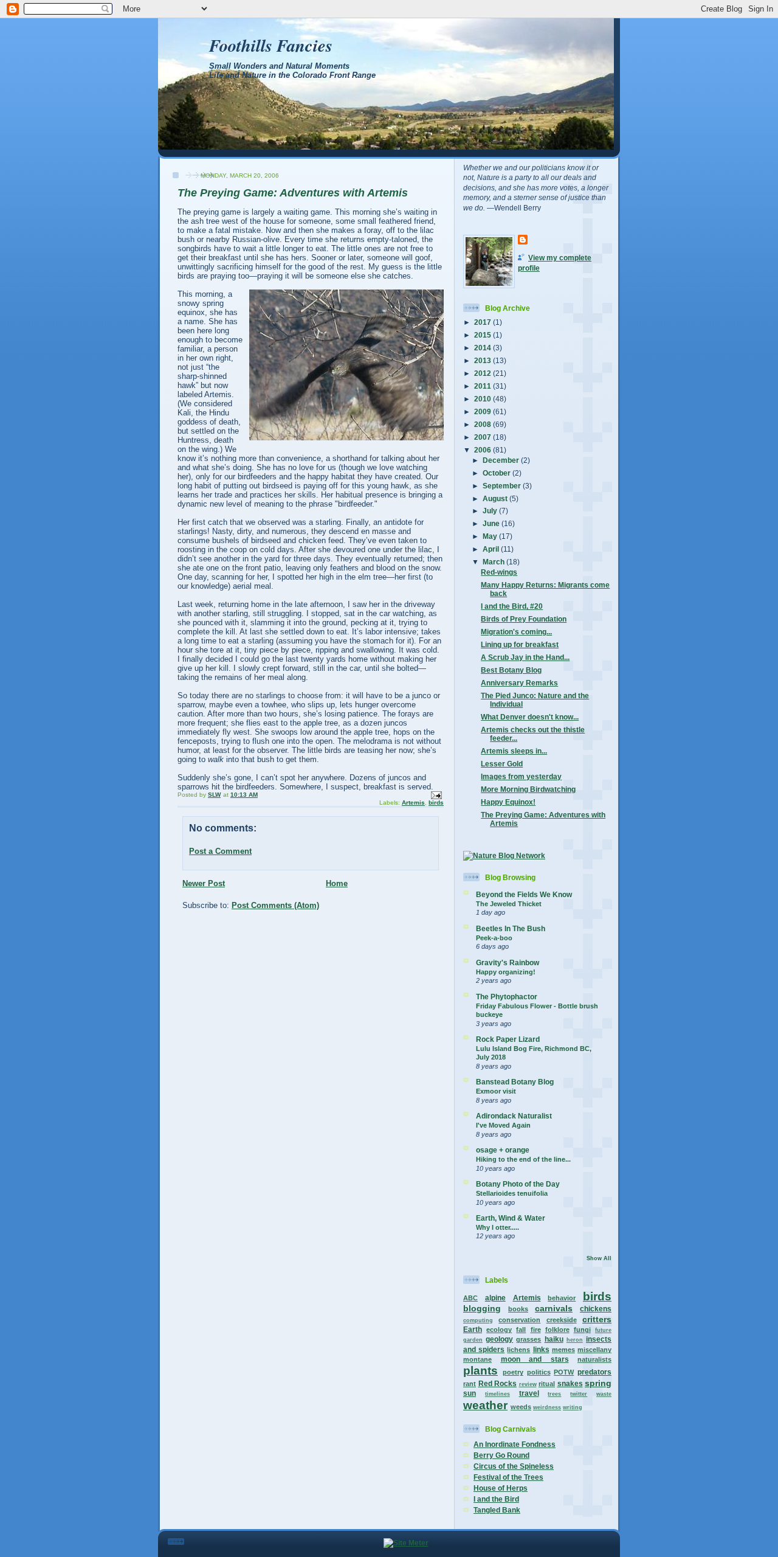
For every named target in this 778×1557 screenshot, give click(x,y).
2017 (483, 322)
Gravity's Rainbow (507, 962)
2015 (483, 335)
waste (603, 1394)
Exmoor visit (496, 1091)
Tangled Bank (496, 1510)
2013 (483, 360)
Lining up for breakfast (520, 644)
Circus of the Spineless (513, 1466)
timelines (497, 1394)
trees (554, 1394)
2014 (483, 348)
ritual (547, 1383)
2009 (483, 411)
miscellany (594, 1349)
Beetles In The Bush (510, 928)
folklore (557, 1329)
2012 (483, 373)
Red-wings (499, 572)
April (492, 549)
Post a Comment (220, 851)
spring (598, 1383)
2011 (483, 386)
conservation (519, 1319)
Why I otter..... (497, 1227)
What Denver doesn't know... (530, 717)
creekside (561, 1319)
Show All (599, 1258)
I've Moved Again (503, 1125)
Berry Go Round (501, 1455)
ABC (470, 1298)
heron (574, 1340)
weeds (521, 1406)
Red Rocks (497, 1383)
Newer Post (203, 883)
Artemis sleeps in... (514, 751)
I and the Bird (496, 1499)
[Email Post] (436, 794)
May (491, 536)
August (496, 498)
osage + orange (502, 1150)
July (491, 511)
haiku (554, 1339)
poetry (513, 1372)
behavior (562, 1298)
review (528, 1384)
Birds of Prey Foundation (523, 619)
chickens (595, 1309)
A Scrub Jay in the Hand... (525, 657)
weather (485, 1405)
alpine (495, 1298)
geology (499, 1339)
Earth (472, 1329)
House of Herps (500, 1488)
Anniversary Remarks (519, 683)
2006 (483, 450)
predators (594, 1372)
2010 (483, 399)
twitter (578, 1394)
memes (563, 1349)
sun (469, 1393)
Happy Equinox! (508, 802)
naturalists (594, 1359)
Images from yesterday (521, 776)
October (497, 473)
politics (539, 1372)
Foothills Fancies (270, 45)
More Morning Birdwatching (528, 789)
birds (436, 802)
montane (477, 1359)
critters (596, 1319)
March (494, 562)
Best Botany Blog (511, 670)
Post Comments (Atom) (275, 905)
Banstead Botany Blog (515, 1082)
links (541, 1349)
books (518, 1309)
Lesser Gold (502, 764)
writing (572, 1407)
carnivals (554, 1308)
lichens (518, 1349)
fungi (582, 1329)
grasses (528, 1339)
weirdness (547, 1407)
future (603, 1330)
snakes (570, 1383)
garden (473, 1340)
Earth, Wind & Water (510, 1218)
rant (469, 1383)
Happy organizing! (505, 972)
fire (536, 1329)
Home (337, 883)
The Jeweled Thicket (509, 903)
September (503, 486)
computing (478, 1320)
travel (529, 1393)
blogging (482, 1308)
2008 (483, 424)
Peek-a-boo (494, 937)
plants (480, 1370)
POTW (564, 1372)
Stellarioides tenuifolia (512, 1193)
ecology (499, 1329)
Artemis (413, 802)
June (492, 523)
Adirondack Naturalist (514, 1116)
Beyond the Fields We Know (524, 894)
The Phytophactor (506, 996)
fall (521, 1329)
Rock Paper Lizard (508, 1039)
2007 (483, 437)
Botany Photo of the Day (518, 1184)
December (502, 460)
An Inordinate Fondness (514, 1444)
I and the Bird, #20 (512, 606)
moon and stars (535, 1359)
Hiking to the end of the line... (523, 1159)
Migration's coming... (516, 632)
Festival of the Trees (508, 1477)
